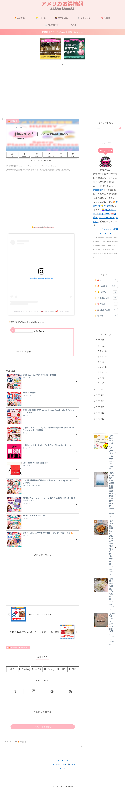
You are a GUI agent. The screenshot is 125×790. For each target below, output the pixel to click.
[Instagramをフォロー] (33, 691)
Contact (65, 764)
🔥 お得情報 (13, 648)
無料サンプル (25, 648)
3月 (102, 372)
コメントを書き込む (43, 727)
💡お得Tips (106, 205)
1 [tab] (62, 64)
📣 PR (106, 280)
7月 (102, 351)
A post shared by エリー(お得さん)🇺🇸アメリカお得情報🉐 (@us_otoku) (41, 311)
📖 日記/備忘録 (106, 310)
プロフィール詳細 (109, 229)
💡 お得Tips (106, 292)
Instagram (98, 189)
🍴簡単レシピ (103, 213)
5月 (101, 361)
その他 (106, 315)
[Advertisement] (62, 86)
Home (52, 764)
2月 (101, 377)
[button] (73, 155)
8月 (101, 346)
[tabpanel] (50, 49)
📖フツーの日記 (107, 217)
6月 (102, 356)
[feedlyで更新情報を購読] (52, 691)
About (58, 764)
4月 (102, 367)
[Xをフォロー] (15, 691)
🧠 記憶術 (106, 304)
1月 (101, 383)
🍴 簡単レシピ (106, 298)
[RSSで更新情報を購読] (70, 691)
